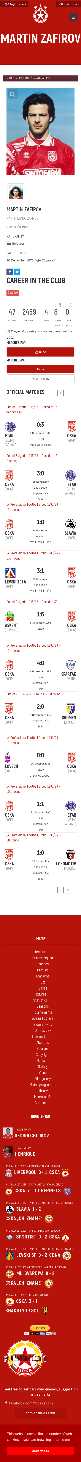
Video (43, 1072)
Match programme (42, 1084)
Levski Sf (26, 1255)
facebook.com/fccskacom (31, 1403)
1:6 (40, 614)
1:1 (40, 804)
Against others (42, 1018)
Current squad (42, 958)
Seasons (43, 1006)
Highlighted (40, 1116)
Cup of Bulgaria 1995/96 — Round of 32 (31, 602)
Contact (40, 1103)
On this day (43, 1030)
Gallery (43, 1066)
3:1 (40, 571)
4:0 (40, 663)
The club (40, 952)
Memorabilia (43, 1097)
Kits (43, 982)
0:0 (40, 755)
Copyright (43, 1054)
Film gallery (43, 1078)
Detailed (13, 293)
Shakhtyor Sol (22, 1311)
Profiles (24, 78)
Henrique (25, 1154)
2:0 (40, 707)
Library (43, 1090)
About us (43, 1042)
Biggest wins (42, 1024)
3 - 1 (33, 1301)
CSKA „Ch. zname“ (23, 1218)
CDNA (54, 1255)
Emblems (42, 976)
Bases (42, 988)
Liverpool (25, 1172)
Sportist (26, 1237)
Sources (43, 1048)
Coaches (43, 964)
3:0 (40, 473)
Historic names (69, 4)
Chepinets (49, 1191)
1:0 (40, 522)
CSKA (42, 351)
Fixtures (40, 994)
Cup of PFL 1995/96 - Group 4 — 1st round (33, 694)
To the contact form (40, 1413)
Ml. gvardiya (30, 1273)
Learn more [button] (61, 1440)
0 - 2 (42, 1237)
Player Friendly (40, 378)
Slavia (23, 1209)
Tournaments (42, 1012)
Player (40, 369)
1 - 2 (36, 1209)
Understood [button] (40, 1451)
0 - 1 (42, 1172)
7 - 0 (31, 1191)
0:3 (40, 425)
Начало (10, 78)
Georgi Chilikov (32, 1136)
